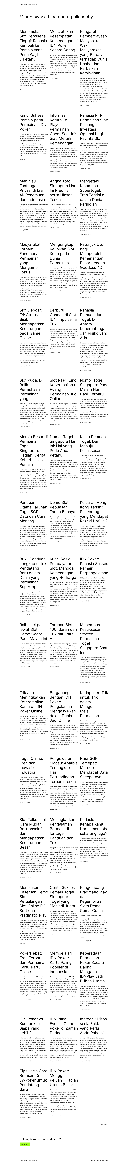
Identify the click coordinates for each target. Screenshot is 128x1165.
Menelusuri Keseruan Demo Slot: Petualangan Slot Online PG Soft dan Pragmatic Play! (34, 901)
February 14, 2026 (55, 171)
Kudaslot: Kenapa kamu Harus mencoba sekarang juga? (94, 826)
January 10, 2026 (54, 227)
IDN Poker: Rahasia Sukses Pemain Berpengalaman (94, 566)
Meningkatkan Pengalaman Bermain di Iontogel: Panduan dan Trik (62, 831)
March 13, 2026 (24, 159)
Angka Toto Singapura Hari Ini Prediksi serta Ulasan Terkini (63, 190)
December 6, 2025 (25, 615)
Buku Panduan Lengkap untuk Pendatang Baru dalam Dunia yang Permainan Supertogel (33, 573)
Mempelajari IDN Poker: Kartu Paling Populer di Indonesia (61, 962)
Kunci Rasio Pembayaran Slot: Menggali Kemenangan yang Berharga (63, 568)
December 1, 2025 (85, 805)
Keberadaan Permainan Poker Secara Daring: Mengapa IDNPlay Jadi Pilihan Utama (92, 967)
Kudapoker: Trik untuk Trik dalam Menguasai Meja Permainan (94, 704)
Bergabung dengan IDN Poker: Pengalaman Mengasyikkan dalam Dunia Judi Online (63, 706)
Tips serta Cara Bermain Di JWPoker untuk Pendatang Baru (33, 1080)
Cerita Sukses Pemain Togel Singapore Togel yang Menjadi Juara (62, 896)
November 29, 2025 (55, 873)
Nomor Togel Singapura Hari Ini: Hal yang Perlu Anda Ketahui (63, 446)
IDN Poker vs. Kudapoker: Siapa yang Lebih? (32, 1026)
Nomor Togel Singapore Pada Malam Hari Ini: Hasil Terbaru (94, 387)
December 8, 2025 (25, 549)
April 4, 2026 (23, 89)
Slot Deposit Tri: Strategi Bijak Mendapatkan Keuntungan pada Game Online (32, 324)
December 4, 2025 (55, 666)
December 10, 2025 (55, 483)
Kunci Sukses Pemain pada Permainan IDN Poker (33, 122)
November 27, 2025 (85, 941)
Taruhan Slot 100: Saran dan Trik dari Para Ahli (63, 631)
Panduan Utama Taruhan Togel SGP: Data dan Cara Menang (33, 511)
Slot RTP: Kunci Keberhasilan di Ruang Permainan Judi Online (63, 389)
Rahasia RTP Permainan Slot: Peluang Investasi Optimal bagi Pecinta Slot (94, 127)
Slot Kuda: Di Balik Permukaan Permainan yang (31, 389)
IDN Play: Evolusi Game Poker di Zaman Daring (64, 1026)
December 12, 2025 (85, 234)
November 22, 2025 (85, 1061)
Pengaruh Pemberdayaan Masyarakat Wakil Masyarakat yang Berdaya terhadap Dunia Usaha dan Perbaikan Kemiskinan (94, 52)
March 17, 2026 (54, 78)
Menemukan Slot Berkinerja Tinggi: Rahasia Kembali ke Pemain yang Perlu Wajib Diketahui (33, 45)
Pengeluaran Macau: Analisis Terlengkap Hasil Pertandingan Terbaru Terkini (64, 770)
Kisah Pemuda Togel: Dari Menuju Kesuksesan (93, 443)
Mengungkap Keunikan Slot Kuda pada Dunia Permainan (62, 253)
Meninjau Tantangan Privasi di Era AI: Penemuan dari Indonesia (32, 190)
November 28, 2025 (85, 861)
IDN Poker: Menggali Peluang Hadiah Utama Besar (64, 1078)
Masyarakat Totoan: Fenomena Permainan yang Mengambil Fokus (30, 258)
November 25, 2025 (55, 1000)
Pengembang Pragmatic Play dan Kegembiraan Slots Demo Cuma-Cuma (93, 899)
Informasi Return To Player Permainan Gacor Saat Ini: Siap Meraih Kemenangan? (63, 129)
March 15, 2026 (84, 105)
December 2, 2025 (85, 744)
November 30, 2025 (25, 877)
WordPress (105, 1160)
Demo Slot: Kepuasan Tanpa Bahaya (62, 507)
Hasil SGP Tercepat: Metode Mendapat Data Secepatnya (94, 767)
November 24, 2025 (85, 1009)
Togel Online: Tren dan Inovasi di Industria (31, 765)
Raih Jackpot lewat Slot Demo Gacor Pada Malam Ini (33, 631)
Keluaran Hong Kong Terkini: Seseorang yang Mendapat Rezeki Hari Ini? (94, 511)
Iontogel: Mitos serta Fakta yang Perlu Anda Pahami (93, 1026)
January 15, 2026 (24, 230)
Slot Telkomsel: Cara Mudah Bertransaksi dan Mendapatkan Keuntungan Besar (33, 833)
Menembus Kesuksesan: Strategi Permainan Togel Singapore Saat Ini (93, 638)
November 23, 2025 (55, 1061)
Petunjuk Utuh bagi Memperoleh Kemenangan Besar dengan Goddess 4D (93, 256)
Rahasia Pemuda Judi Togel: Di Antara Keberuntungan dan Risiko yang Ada (94, 324)
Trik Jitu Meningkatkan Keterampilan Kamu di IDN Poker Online (32, 702)
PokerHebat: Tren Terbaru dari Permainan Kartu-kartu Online (33, 962)
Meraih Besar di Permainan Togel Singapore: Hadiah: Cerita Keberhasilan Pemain (34, 450)
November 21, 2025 (25, 1117)
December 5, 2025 (25, 666)
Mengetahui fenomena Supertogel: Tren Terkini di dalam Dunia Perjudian (92, 193)
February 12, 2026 (85, 168)
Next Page (104, 1124)
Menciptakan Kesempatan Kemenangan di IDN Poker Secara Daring (64, 40)
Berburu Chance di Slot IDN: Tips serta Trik (63, 317)
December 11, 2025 (55, 352)
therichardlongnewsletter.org (29, 4)
